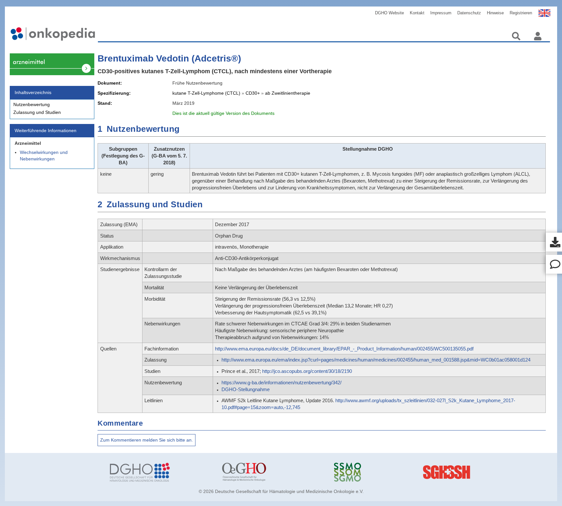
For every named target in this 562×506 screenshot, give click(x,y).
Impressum (440, 12)
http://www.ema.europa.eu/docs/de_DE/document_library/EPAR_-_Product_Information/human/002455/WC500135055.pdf (344, 348)
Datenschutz (469, 12)
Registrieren (521, 12)
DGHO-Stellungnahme (245, 389)
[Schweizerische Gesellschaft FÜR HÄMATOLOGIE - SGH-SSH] (497, 472)
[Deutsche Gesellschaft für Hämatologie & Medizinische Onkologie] (161, 472)
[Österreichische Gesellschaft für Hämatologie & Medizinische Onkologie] (273, 472)
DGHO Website (389, 12)
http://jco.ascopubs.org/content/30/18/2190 (307, 371)
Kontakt (417, 12)
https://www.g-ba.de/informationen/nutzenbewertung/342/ (281, 382)
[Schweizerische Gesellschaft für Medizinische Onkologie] (385, 472)
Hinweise (495, 12)
